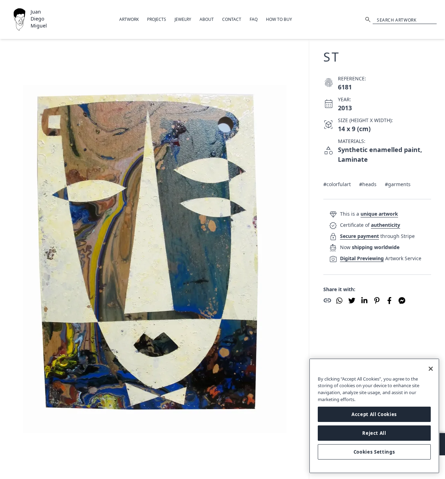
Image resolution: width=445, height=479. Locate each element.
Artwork (129, 19)
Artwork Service (380, 258)
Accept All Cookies (374, 414)
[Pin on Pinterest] (377, 300)
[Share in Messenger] (402, 300)
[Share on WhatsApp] (339, 300)
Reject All (374, 433)
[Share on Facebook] (389, 300)
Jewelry (183, 19)
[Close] (430, 368)
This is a (369, 213)
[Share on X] (352, 300)
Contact (231, 19)
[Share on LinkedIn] (364, 300)
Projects (156, 19)
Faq (254, 19)
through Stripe (377, 236)
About (207, 19)
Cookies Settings (374, 452)
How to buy (279, 19)
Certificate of (370, 225)
